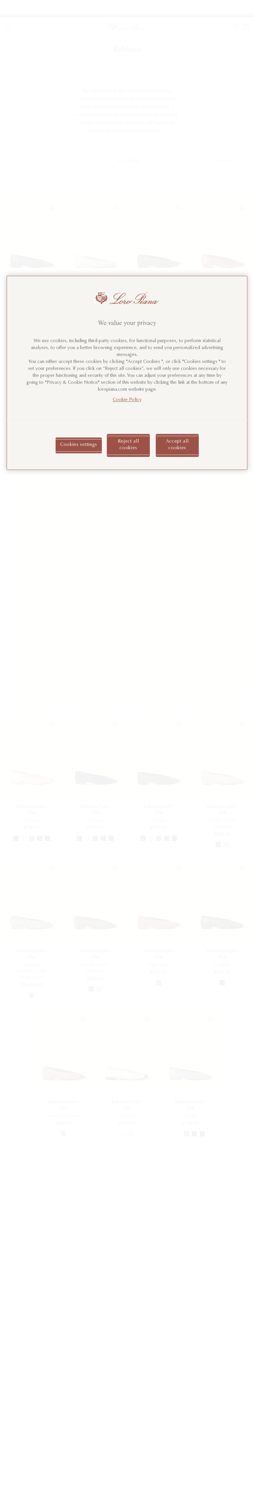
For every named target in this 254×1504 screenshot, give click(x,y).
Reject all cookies (128, 445)
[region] (127, 372)
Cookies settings (78, 445)
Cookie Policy (127, 400)
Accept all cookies (177, 445)
